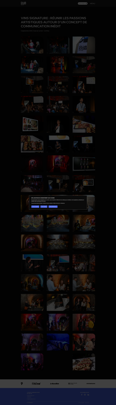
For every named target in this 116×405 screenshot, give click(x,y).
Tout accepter (35, 206)
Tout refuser (43, 206)
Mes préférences (53, 206)
